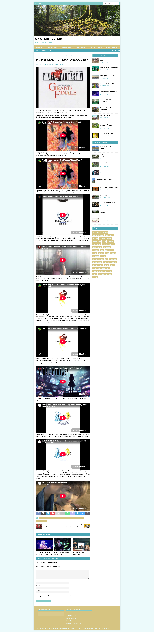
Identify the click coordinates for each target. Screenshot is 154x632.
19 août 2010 (100, 181)
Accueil (37, 50)
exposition (107, 247)
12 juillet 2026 (104, 111)
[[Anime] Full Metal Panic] (95, 172)
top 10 (70, 518)
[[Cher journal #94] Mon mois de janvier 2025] (95, 77)
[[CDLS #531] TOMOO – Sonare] (95, 117)
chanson (110, 241)
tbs (108, 268)
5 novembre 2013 (105, 214)
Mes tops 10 (50, 64)
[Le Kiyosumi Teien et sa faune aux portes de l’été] (95, 156)
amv (107, 235)
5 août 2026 (103, 94)
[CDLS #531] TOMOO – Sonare (108, 116)
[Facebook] (112, 50)
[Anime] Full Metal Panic (106, 171)
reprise (95, 265)
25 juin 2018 (103, 205)
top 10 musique (79, 518)
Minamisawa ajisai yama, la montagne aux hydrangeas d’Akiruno (107, 125)
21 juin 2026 (103, 135)
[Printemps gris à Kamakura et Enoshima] (95, 211)
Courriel (38, 585)
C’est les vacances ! (77, 623)
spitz (103, 268)
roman (106, 265)
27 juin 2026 (103, 128)
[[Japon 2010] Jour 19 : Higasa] (93, 180)
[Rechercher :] (111, 3)
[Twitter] (109, 50)
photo (114, 262)
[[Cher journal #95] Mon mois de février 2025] (95, 60)
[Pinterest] (115, 50)
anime (111, 235)
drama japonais (97, 247)
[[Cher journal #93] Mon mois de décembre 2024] (95, 93)
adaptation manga (102, 232)
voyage (95, 277)
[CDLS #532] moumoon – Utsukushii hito (106, 100)
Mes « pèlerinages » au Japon (80, 620)
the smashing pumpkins (99, 271)
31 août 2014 (103, 220)
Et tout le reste (111, 47)
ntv (105, 262)
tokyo (110, 271)
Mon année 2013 (104, 195)
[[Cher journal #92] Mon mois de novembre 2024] (95, 109)
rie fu (100, 265)
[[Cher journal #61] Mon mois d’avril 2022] (95, 164)
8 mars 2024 (103, 166)
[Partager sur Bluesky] (82, 513)
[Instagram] (119, 50)
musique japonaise (55, 518)
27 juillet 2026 (104, 103)
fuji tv (94, 253)
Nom (37, 581)
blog (104, 241)
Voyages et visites (96, 47)
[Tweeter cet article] (43, 513)
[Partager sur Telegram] (77, 513)
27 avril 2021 (103, 189)
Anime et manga (81, 47)
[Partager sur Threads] (87, 513)
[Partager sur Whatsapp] (67, 513)
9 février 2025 (104, 150)
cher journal (96, 244)
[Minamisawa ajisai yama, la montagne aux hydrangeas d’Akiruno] (95, 125)
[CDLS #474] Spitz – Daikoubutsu (79, 553)
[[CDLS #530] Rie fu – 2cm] (95, 135)
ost (64, 518)
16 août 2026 (103, 78)
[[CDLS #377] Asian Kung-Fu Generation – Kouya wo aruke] (95, 204)
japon (107, 253)
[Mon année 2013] (95, 197)
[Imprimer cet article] (62, 513)
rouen (112, 265)
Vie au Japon (39, 47)
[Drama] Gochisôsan (105, 218)
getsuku (101, 253)
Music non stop (52, 47)
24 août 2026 (103, 69)
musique (103, 256)
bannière (102, 238)
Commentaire (39, 569)
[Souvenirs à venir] (77, 35)
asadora (95, 238)
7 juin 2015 (103, 158)
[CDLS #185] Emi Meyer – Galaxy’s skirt (62, 553)
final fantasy (43, 518)
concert (111, 244)
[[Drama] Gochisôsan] (95, 220)
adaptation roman (98, 235)
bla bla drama (97, 241)
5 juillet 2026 (103, 117)
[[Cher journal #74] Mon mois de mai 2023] (95, 148)
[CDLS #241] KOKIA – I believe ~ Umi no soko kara (44, 553)
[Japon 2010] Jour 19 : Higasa (104, 179)
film (102, 250)
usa (110, 274)
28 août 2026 (103, 62)
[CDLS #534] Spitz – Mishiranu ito (109, 67)
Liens (51, 50)
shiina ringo (96, 268)
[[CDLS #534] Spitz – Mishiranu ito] (95, 68)
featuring (96, 250)
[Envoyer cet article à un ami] (57, 513)
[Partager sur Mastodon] (72, 513)
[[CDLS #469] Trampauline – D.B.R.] (95, 189)
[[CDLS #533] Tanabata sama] (95, 85)
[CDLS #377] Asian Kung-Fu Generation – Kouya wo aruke (108, 203)
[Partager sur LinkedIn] (48, 513)
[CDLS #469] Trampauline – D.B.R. (109, 187)
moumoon (96, 256)
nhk (106, 259)
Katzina (68, 615)
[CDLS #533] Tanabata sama (107, 83)
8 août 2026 (103, 85)
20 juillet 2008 (41, 64)
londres (113, 253)
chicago (105, 244)
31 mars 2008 (104, 172)
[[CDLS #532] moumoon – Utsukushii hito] (95, 101)
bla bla (109, 238)
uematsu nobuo (41, 521)
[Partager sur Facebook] (38, 513)
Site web (38, 590)
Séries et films (66, 47)
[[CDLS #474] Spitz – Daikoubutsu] (81, 544)
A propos (44, 50)
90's (94, 232)
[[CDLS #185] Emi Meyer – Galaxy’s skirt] (63, 544)
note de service (97, 262)
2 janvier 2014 (104, 197)
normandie (113, 259)
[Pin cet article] (52, 513)
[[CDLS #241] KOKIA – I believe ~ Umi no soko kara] (44, 544)
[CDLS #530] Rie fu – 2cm (106, 133)
